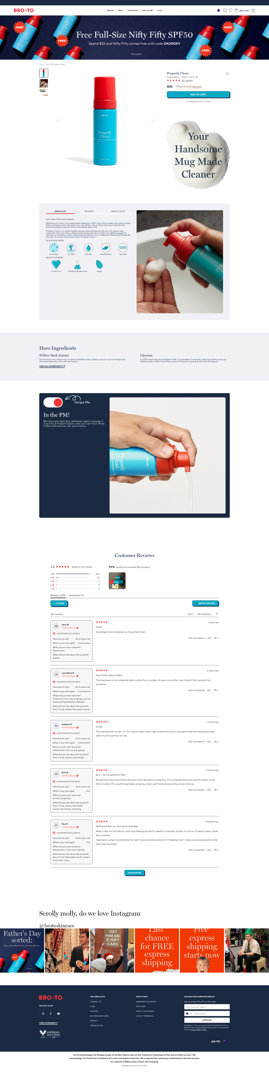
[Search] (225, 10)
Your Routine (132, 10)
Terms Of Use (96, 1025)
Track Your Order (145, 1011)
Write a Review (208, 604)
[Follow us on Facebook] (51, 1014)
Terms (204, 1029)
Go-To (159, 10)
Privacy (93, 1020)
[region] (117, 580)
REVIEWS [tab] (89, 211)
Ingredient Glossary (146, 1001)
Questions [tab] (76, 595)
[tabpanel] (89, 242)
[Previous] (57, 121)
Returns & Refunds (99, 1016)
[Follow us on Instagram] (43, 1014)
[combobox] (188, 1013)
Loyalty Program (144, 1016)
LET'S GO (207, 1020)
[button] (74, 573)
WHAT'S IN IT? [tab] (118, 211)
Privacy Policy (196, 1029)
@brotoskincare (56, 925)
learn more (196, 86)
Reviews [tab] (58, 595)
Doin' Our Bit (147, 10)
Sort (190, 613)
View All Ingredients (51, 366)
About (120, 10)
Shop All (110, 10)
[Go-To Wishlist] (230, 10)
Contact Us (95, 1001)
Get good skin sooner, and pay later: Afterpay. (134, 3)
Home (41, 64)
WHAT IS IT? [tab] (60, 211)
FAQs (92, 1006)
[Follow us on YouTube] (58, 1014)
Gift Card (140, 1006)
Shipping (94, 1011)
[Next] (152, 121)
